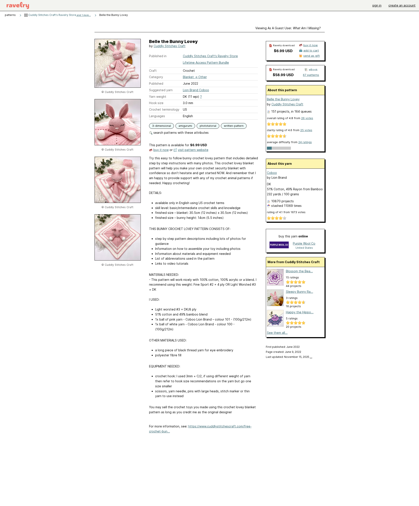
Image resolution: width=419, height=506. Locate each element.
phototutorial (208, 125)
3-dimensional (161, 125)
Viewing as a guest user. (288, 28)
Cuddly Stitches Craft (169, 46)
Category (156, 77)
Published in (158, 56)
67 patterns (311, 75)
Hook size (156, 103)
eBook (313, 69)
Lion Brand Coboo (196, 90)
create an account (402, 5)
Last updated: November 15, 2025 (289, 356)
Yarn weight (157, 96)
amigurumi (185, 125)
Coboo (272, 173)
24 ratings (305, 142)
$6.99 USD (283, 51)
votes (307, 118)
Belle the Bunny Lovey (283, 99)
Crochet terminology (164, 109)
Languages (157, 116)
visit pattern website (193, 150)
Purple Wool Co (304, 243)
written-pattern (234, 125)
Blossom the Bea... (299, 271)
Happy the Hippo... (300, 312)
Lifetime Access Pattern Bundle (206, 62)
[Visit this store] (279, 245)
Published (156, 83)
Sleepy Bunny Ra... (299, 291)
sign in (376, 5)
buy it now (161, 150)
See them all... (277, 332)
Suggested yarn (161, 90)
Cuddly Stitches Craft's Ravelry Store (59, 15)
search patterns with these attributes (181, 132)
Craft (153, 70)
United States (304, 247)
